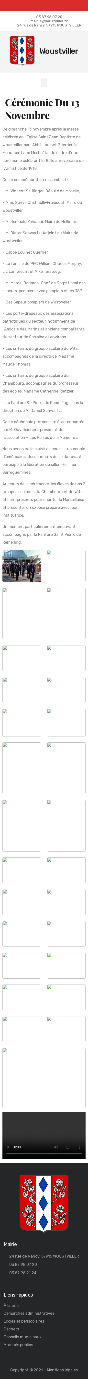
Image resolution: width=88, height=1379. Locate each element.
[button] (44, 83)
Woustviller (58, 51)
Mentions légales (62, 1370)
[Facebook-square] (44, 5)
